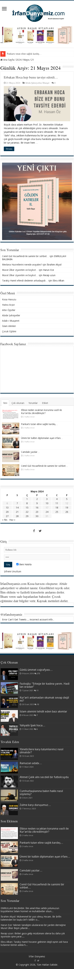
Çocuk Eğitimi (9, 331)
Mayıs (26, 59)
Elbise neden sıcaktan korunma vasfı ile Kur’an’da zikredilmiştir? (44, 830)
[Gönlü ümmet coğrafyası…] (9, 674)
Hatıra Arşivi (8, 304)
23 (37, 512)
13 (7, 507)
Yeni (5, 403)
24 (47, 512)
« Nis (4, 519)
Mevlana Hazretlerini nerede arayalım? (22, 264)
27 (7, 516)
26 (66, 512)
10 (47, 503)
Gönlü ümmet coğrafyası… (36, 669)
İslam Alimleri (9, 326)
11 (56, 503)
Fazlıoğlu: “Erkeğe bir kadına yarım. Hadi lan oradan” (45, 685)
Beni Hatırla (25, 564)
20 (7, 512)
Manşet (46, 82)
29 (27, 516)
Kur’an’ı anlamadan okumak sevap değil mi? (44, 699)
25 (56, 512)
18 (56, 507)
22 (27, 512)
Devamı (9, 149)
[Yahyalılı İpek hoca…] (9, 730)
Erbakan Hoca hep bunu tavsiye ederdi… (31, 77)
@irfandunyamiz (11, 614)
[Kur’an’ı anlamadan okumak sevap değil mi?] (9, 702)
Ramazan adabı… (31, 763)
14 (17, 507)
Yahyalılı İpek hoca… (32, 725)
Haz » (12, 519)
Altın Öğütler (8, 310)
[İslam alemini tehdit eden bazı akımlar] (9, 716)
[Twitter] (40, 531)
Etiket (45, 403)
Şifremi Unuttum (12, 571)
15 (27, 507)
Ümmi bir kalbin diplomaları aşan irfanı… (42, 438)
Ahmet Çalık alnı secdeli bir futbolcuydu (44, 777)
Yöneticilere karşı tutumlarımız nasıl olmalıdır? (41, 751)
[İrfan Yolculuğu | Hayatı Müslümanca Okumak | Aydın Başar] (37, 640)
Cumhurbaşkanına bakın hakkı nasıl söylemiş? (41, 792)
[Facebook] (34, 531)
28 (17, 516)
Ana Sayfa (8, 59)
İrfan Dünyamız (37, 956)
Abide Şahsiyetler (33, 82)
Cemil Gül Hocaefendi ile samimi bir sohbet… (25, 256)
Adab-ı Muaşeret (10, 320)
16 (37, 507)
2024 (18, 59)
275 (38, 673)
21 (17, 512)
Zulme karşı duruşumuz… (35, 805)
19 (66, 507)
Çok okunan (18, 403)
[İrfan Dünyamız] (37, 13)
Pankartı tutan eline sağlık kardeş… (24, 54)
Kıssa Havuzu (9, 299)
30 (37, 516)
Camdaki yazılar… (30, 452)
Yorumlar (33, 403)
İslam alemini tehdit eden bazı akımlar (43, 711)
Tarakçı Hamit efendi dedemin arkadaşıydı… (25, 280)
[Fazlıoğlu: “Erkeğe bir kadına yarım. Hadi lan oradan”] (9, 688)
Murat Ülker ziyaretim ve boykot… (20, 270)
